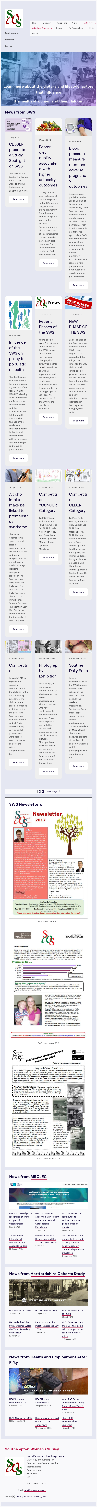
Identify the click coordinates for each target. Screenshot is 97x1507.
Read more (20, 200)
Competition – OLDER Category (78, 502)
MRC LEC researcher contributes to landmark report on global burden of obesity (72, 1220)
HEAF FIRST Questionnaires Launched (69, 1421)
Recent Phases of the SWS (48, 327)
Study (79, 1273)
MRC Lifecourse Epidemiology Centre (46, 1456)
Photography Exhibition (48, 671)
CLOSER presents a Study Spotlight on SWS (17, 155)
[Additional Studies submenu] (51, 28)
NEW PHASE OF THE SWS (78, 327)
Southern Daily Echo (78, 668)
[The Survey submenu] (95, 23)
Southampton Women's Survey (32, 1449)
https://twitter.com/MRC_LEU (31, 1496)
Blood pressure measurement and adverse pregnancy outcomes (78, 167)
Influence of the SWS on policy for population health (17, 356)
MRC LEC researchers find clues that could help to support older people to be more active (72, 1329)
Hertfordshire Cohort (51, 1273)
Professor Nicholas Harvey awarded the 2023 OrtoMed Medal (46, 1239)
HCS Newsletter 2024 (46, 1310)
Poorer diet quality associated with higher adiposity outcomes (48, 166)
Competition (18, 668)
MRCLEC (39, 1176)
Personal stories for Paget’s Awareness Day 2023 (46, 1326)
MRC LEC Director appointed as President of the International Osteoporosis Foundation (47, 1220)
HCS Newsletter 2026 (20, 1310)
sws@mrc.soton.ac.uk (35, 1490)
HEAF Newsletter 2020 (20, 1418)
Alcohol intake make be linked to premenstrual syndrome (18, 511)
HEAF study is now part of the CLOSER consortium (47, 1421)
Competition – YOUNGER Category (48, 502)
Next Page (53, 791)
